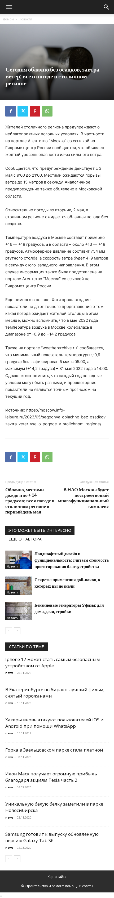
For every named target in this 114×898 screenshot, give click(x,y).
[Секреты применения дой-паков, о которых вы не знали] (18, 586)
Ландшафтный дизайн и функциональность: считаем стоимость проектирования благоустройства (71, 560)
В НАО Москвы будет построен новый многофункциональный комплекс (83, 498)
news (9, 673)
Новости (25, 19)
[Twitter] (22, 111)
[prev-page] (8, 630)
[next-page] (17, 630)
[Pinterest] (35, 111)
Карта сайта (57, 876)
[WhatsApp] (47, 111)
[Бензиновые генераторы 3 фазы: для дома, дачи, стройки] (18, 611)
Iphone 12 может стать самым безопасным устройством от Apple (52, 662)
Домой (8, 19)
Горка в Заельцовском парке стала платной (54, 750)
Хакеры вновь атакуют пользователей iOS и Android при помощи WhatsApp (54, 723)
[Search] (106, 7)
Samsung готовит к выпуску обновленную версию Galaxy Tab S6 (52, 837)
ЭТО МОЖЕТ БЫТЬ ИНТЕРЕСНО (39, 530)
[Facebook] (10, 111)
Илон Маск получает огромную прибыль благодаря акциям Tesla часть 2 (51, 777)
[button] (9, 7)
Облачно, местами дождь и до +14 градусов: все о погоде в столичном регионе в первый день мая (29, 501)
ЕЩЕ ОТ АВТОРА (24, 539)
